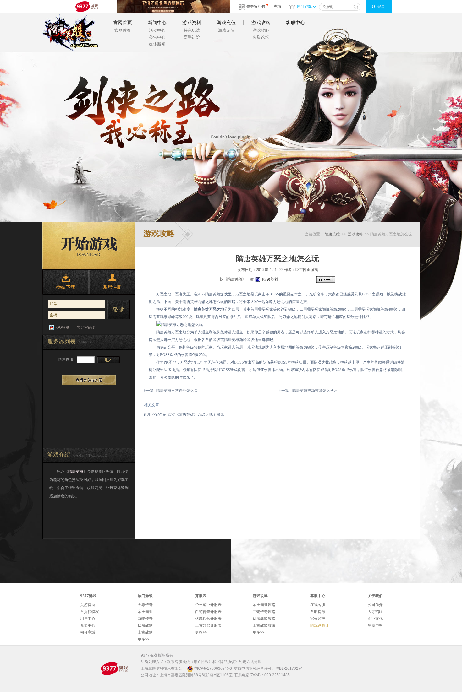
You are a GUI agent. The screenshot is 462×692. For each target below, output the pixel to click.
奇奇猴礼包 (255, 6)
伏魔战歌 (145, 625)
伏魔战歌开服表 (208, 618)
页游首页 (87, 605)
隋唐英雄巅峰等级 (239, 340)
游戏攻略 (260, 22)
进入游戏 (108, 359)
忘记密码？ (86, 327)
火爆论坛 (261, 37)
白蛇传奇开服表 (208, 611)
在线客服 (317, 605)
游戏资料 (191, 22)
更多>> (144, 639)
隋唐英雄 (70, 32)
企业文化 (375, 618)
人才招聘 (375, 611)
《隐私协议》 (227, 662)
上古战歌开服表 (208, 625)
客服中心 (295, 22)
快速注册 (112, 282)
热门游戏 (304, 6)
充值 (277, 6)
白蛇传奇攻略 (264, 611)
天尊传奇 (145, 605)
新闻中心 (157, 22)
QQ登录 (62, 327)
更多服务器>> (89, 380)
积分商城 (87, 632)
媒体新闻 (157, 44)
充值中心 (87, 625)
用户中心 (87, 618)
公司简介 (375, 605)
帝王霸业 (145, 611)
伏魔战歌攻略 (264, 618)
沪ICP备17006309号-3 (212, 668)
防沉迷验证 (319, 625)
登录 (381, 6)
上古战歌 (145, 632)
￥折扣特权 (89, 611)
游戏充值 (226, 22)
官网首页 (122, 22)
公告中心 (157, 37)
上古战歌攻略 (264, 625)
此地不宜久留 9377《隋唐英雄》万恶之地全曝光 (184, 414)
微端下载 (65, 282)
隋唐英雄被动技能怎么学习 (315, 390)
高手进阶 (192, 37)
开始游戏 (88, 245)
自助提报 (317, 611)
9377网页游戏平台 (86, 6)
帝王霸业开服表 (208, 605)
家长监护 (317, 618)
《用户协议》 (201, 662)
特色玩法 (192, 30)
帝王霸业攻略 (264, 605)
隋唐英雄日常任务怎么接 (177, 390)
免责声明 (375, 625)
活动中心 (157, 30)
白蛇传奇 (145, 618)
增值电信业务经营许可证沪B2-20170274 (268, 668)
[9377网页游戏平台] (114, 668)
